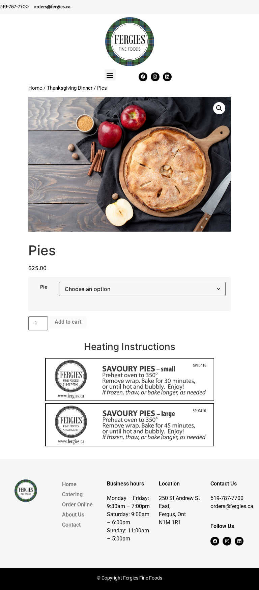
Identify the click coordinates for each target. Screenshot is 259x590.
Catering (72, 494)
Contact (71, 525)
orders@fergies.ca (52, 6)
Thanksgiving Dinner (69, 88)
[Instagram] (155, 76)
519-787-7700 (14, 6)
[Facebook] (143, 76)
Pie (44, 287)
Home (35, 88)
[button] (110, 75)
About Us (73, 514)
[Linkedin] (167, 76)
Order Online (77, 504)
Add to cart (68, 322)
